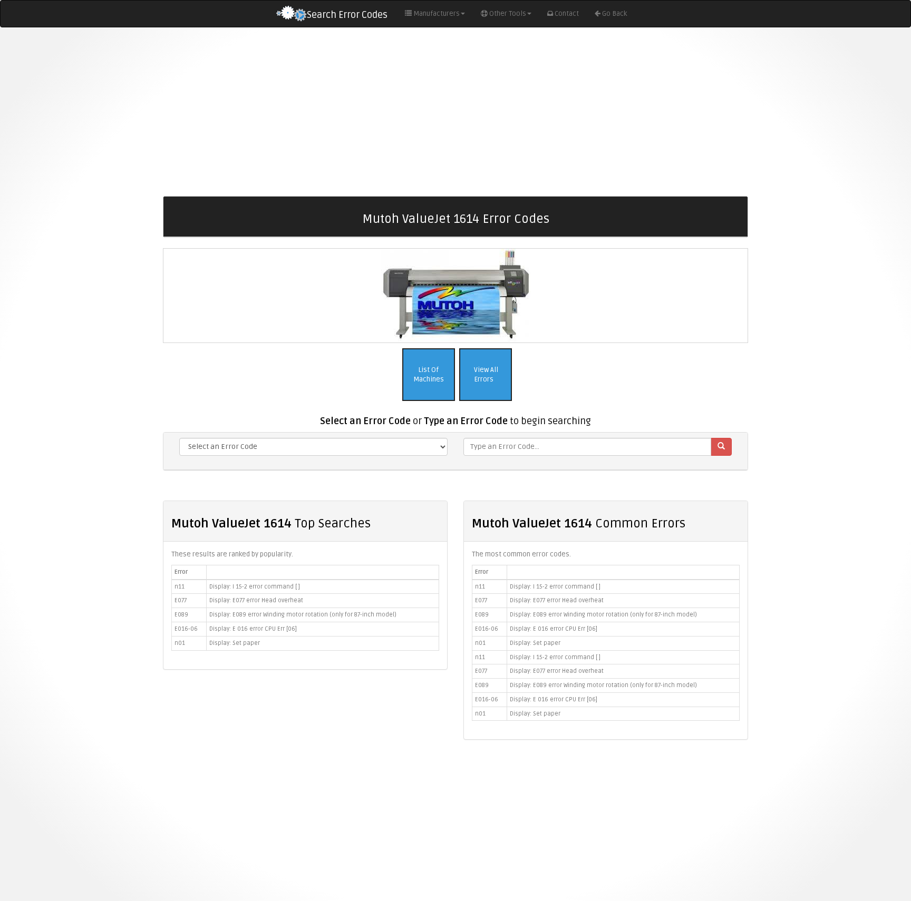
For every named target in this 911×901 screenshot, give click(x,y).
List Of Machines (428, 375)
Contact (567, 13)
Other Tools (507, 13)
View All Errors (485, 375)
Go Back (614, 13)
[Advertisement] (455, 111)
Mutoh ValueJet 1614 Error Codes (455, 219)
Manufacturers (436, 13)
